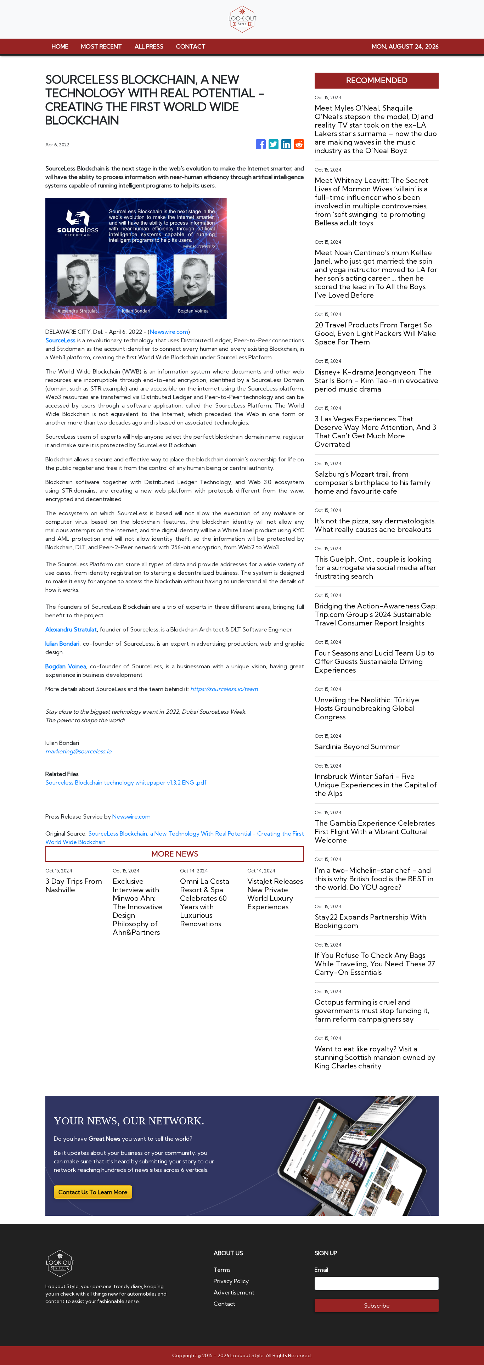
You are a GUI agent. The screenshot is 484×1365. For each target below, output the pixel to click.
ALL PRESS (149, 46)
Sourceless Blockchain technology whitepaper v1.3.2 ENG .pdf (126, 782)
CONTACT (191, 46)
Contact (224, 1303)
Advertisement (234, 1292)
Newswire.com (169, 331)
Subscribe (377, 1305)
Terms (222, 1269)
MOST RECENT (101, 46)
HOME (60, 46)
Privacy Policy (231, 1281)
